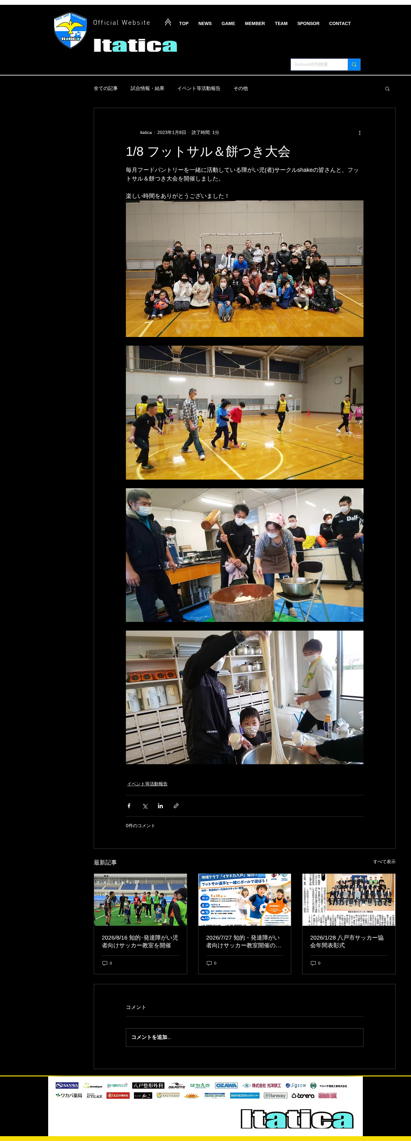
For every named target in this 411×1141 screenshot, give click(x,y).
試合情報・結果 (147, 88)
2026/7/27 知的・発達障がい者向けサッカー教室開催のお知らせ (243, 941)
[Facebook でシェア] (129, 806)
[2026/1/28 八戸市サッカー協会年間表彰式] (348, 900)
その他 (240, 88)
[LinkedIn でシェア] (160, 806)
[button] (387, 88)
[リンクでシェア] (176, 806)
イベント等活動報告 (199, 88)
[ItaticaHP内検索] (354, 64)
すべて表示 (384, 861)
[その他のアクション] (359, 132)
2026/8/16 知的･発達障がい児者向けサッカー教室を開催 (140, 941)
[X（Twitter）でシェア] (145, 806)
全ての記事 (106, 88)
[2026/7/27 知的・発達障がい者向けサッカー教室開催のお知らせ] (244, 900)
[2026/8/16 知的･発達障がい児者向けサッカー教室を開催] (140, 900)
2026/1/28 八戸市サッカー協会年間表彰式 (347, 941)
